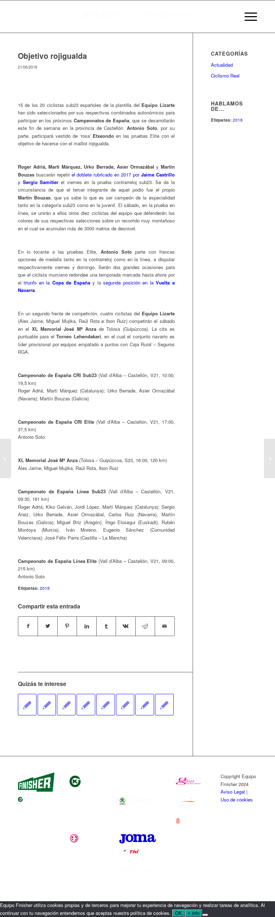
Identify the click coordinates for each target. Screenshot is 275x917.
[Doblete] (125, 704)
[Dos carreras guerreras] (66, 704)
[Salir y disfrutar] (47, 704)
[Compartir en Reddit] (145, 626)
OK (178, 913)
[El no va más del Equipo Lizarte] (144, 704)
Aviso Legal (233, 791)
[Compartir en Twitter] (47, 626)
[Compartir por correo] (164, 626)
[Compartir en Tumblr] (106, 626)
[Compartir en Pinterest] (67, 626)
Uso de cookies (237, 799)
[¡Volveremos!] (5, 458)
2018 (45, 588)
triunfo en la (57, 282)
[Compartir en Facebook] (28, 626)
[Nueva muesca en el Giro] (164, 704)
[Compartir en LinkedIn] (86, 626)
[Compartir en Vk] (125, 626)
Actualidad (222, 64)
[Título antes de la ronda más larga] (86, 704)
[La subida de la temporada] (105, 704)
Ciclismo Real (225, 75)
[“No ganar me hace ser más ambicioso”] (27, 704)
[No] (205, 915)
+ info (193, 913)
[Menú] (247, 16)
